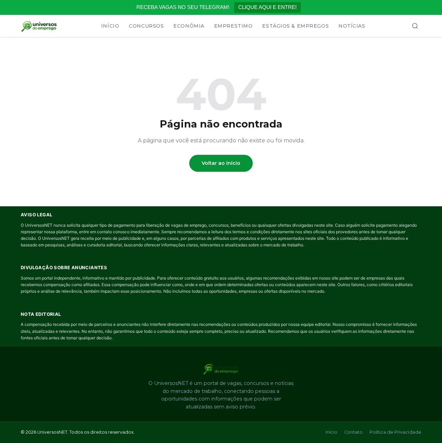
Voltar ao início (221, 163)
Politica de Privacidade (395, 432)
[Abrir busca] (415, 26)
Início (110, 26)
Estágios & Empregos (295, 26)
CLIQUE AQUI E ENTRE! (267, 7)
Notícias (351, 26)
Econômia (188, 26)
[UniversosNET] (39, 26)
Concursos (146, 26)
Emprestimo (233, 26)
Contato (353, 432)
